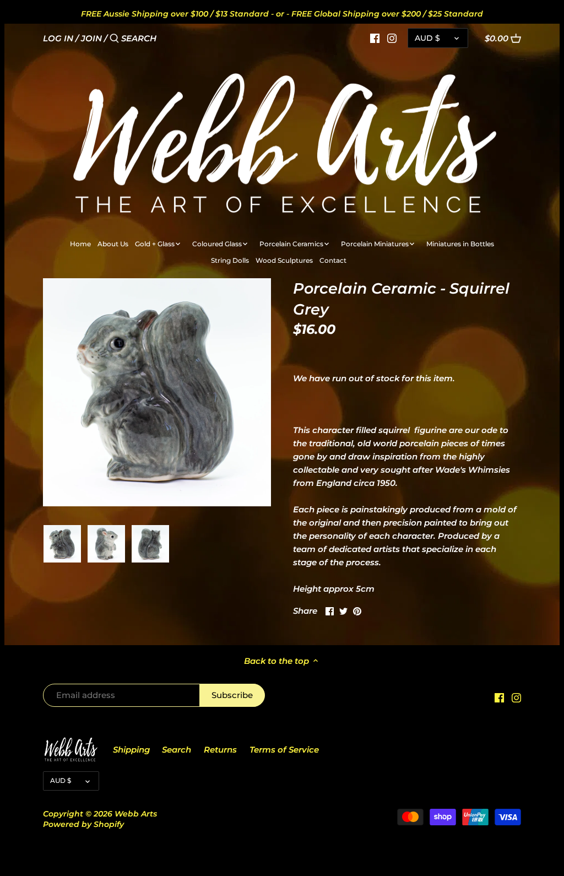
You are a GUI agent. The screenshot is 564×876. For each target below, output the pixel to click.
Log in (58, 38)
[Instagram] (392, 38)
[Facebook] (374, 38)
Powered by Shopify (83, 824)
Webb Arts (136, 813)
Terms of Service (284, 749)
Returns (220, 749)
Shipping (131, 749)
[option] (62, 543)
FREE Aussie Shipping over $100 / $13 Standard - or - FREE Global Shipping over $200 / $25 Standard (282, 13)
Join (91, 38)
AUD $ (427, 38)
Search (176, 749)
